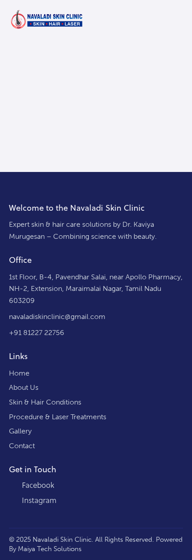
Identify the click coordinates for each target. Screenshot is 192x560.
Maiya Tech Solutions (50, 549)
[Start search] (162, 20)
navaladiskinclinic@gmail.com (57, 316)
